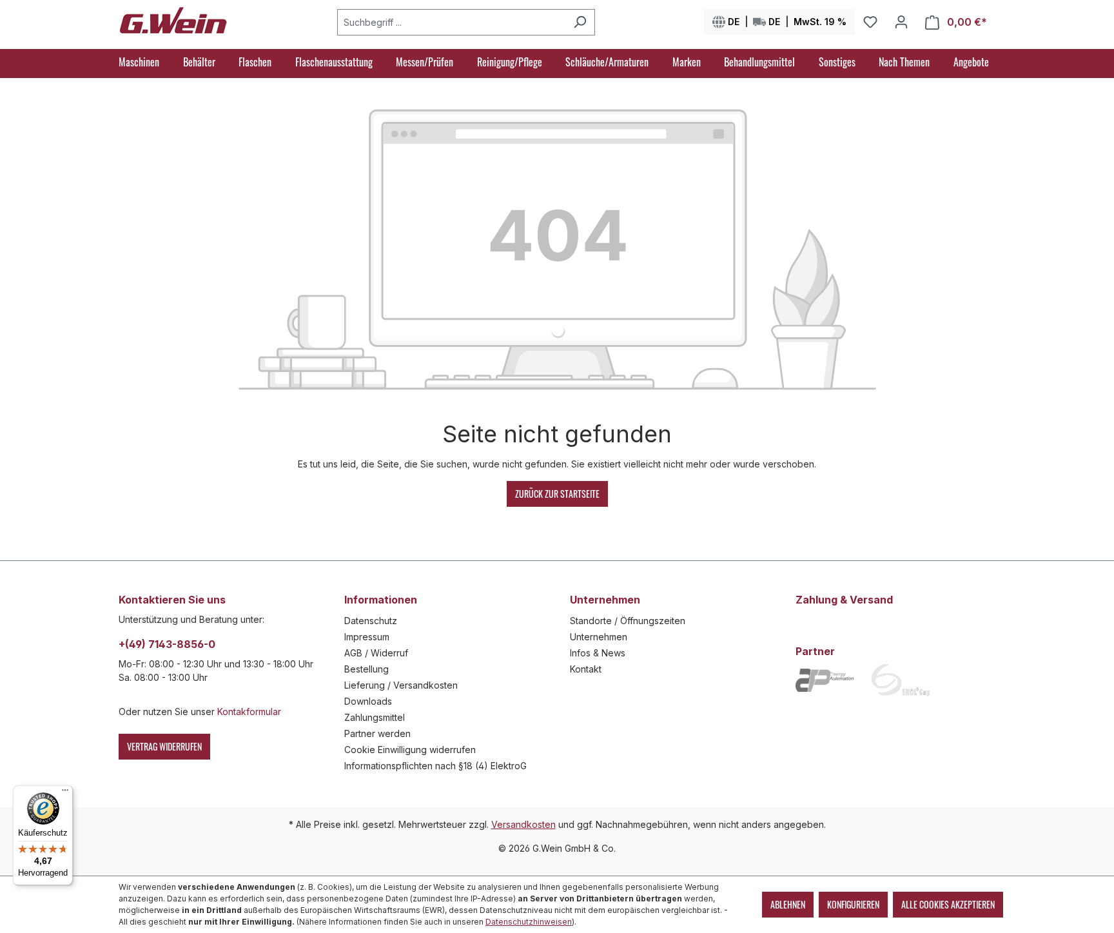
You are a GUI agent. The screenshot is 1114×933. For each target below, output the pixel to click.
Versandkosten (523, 824)
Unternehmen (598, 636)
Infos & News (597, 652)
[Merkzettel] (870, 22)
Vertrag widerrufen (164, 746)
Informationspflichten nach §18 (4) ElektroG (435, 765)
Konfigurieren (853, 904)
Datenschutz (370, 620)
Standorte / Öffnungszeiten (627, 620)
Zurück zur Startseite (557, 493)
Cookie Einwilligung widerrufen (410, 749)
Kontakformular (249, 711)
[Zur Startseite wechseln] (173, 19)
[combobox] (451, 22)
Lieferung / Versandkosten (401, 685)
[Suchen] (580, 22)
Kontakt (585, 668)
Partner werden (377, 733)
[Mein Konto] (901, 22)
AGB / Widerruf (376, 652)
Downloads (368, 701)
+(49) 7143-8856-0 (167, 644)
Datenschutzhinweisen (528, 922)
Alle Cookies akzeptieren (948, 904)
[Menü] (65, 793)
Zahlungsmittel (374, 717)
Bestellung (366, 668)
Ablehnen (787, 904)
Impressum (366, 636)
